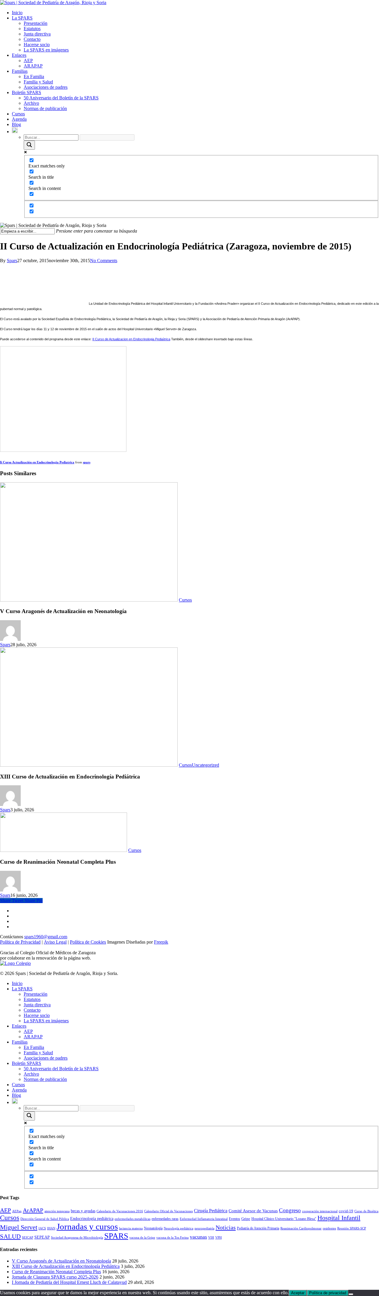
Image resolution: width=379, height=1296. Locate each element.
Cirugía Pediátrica (210, 1210)
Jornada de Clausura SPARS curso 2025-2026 (55, 1276)
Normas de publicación (45, 108)
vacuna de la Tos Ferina (172, 1237)
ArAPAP (33, 1210)
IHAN (51, 1228)
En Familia (34, 76)
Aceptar (297, 1293)
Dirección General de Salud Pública (44, 1219)
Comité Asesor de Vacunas (253, 1210)
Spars (12, 260)
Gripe (245, 1218)
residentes (329, 1228)
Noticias (226, 1227)
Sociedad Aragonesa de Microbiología (77, 1237)
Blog (16, 124)
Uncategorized (205, 765)
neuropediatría (204, 1228)
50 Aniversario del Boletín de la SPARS (61, 97)
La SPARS (22, 17)
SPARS (116, 1235)
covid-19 (346, 1211)
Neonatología (153, 1228)
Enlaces (19, 55)
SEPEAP (42, 1237)
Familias (20, 71)
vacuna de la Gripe (142, 1237)
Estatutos (32, 28)
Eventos (234, 1219)
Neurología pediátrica (178, 1228)
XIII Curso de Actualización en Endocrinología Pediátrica (66, 1266)
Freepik (161, 941)
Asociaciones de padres (46, 87)
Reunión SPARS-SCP (351, 1228)
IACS (42, 1228)
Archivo (31, 103)
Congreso (290, 1210)
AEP (28, 60)
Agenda (19, 119)
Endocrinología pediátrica (91, 1218)
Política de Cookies (88, 941)
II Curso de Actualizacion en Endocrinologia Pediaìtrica (131, 339)
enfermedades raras (165, 1219)
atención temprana (57, 1211)
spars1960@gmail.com (45, 936)
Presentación (35, 23)
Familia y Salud (38, 81)
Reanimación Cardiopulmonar (301, 1228)
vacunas (198, 1237)
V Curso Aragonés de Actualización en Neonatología (61, 1260)
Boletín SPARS (26, 92)
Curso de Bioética (366, 1211)
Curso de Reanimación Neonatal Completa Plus (56, 1271)
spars (86, 462)
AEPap (17, 1211)
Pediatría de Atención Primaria (258, 1228)
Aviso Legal (55, 941)
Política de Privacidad (20, 941)
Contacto (32, 39)
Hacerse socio (37, 44)
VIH (211, 1237)
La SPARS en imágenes (46, 49)
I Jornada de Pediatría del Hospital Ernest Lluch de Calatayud (69, 1282)
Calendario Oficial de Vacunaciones (168, 1211)
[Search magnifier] (29, 145)
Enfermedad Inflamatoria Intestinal (204, 1219)
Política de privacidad (327, 1293)
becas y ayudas (83, 1210)
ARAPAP (33, 65)
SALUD (10, 1236)
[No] (351, 1294)
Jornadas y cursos (87, 1226)
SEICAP (27, 1237)
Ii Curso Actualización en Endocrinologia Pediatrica (37, 462)
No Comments (103, 260)
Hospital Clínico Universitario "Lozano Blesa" (283, 1219)
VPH (218, 1237)
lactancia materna (131, 1228)
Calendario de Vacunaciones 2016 (120, 1211)
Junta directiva (37, 33)
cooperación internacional (320, 1211)
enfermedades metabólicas (132, 1219)
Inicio (17, 12)
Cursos (18, 113)
